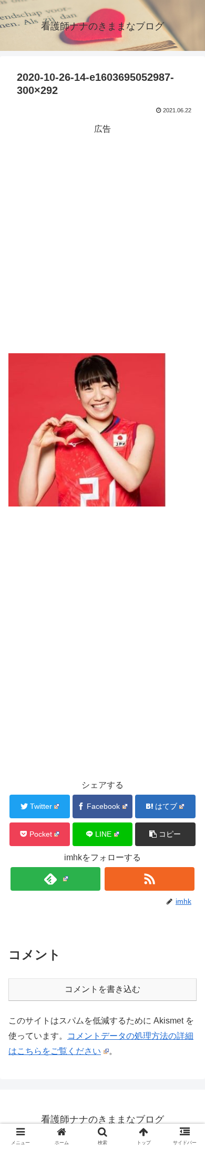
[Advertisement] (102, 239)
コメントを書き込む (102, 989)
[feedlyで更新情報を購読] (56, 879)
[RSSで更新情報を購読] (150, 879)
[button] (165, 834)
